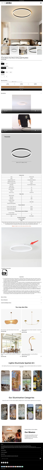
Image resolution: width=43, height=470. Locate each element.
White (7, 72)
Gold (11, 72)
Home (2, 56)
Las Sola (4, 468)
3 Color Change (10, 67)
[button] (2, 3)
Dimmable (3, 67)
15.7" (3, 63)
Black (3, 72)
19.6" (6, 63)
